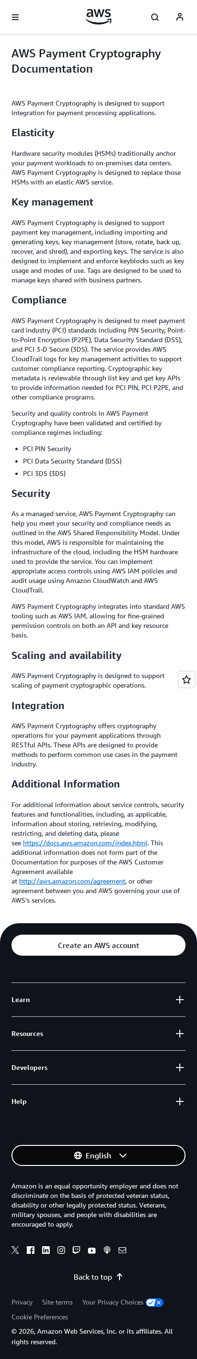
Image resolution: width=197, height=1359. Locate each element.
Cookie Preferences (39, 1317)
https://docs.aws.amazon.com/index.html (85, 843)
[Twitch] (76, 1251)
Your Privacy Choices (112, 1302)
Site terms (57, 1302)
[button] (98, 945)
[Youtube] (92, 1251)
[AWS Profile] (179, 17)
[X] (15, 1251)
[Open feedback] (186, 679)
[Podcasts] (107, 1251)
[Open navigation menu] (15, 17)
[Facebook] (30, 1251)
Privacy (22, 1302)
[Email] (122, 1251)
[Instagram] (61, 1251)
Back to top (93, 1277)
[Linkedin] (46, 1251)
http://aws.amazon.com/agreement (72, 881)
